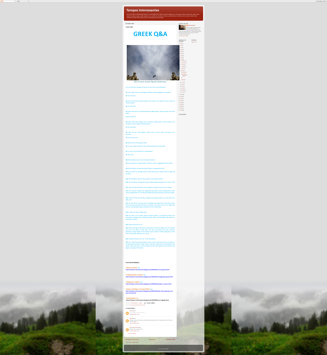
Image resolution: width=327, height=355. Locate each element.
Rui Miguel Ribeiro (192, 25)
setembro (183, 66)
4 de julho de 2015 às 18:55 (134, 323)
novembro (183, 62)
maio (182, 84)
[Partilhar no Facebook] (152, 303)
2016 (181, 57)
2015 (181, 59)
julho (182, 70)
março (182, 88)
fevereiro (183, 90)
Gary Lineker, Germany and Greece (184, 75)
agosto (182, 68)
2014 (181, 94)
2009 (181, 104)
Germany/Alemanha (136, 305)
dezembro (183, 60)
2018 (181, 53)
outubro (183, 64)
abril (182, 86)
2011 (181, 100)
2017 (181, 55)
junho (182, 82)
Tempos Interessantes (142, 10)
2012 (181, 98)
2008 (181, 106)
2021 (181, 47)
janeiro (182, 92)
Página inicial (152, 339)
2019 (181, 51)
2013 (181, 96)
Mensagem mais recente (132, 339)
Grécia (141, 305)
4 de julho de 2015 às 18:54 (134, 314)
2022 (181, 45)
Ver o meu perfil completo (183, 35)
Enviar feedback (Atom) (134, 342)
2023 (181, 43)
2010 (181, 102)
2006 (181, 110)
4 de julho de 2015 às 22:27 (134, 330)
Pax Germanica (184, 72)
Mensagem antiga (170, 339)
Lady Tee (131, 310)
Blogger (166, 348)
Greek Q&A (183, 79)
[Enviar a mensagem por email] (147, 303)
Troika (144, 305)
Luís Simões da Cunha (134, 327)
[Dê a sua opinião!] (149, 303)
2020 (181, 49)
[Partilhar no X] (151, 303)
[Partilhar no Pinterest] (154, 303)
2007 (181, 108)
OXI (181, 78)
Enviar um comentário (132, 333)
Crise (131, 305)
